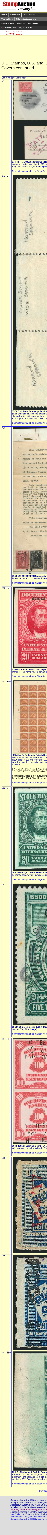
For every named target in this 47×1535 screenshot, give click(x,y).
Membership (15, 15)
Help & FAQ (33, 23)
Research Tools (7, 23)
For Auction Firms (8, 28)
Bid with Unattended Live (26, 19)
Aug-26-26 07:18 (25, 28)
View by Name (7, 19)
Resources (21, 23)
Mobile (4, 15)
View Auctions (29, 15)
